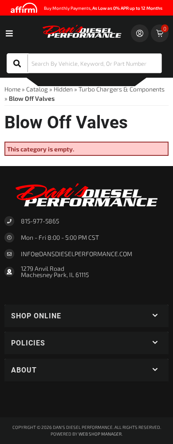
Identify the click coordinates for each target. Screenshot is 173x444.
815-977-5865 (40, 221)
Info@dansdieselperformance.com (76, 254)
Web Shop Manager (100, 433)
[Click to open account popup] (140, 33)
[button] (84, 63)
